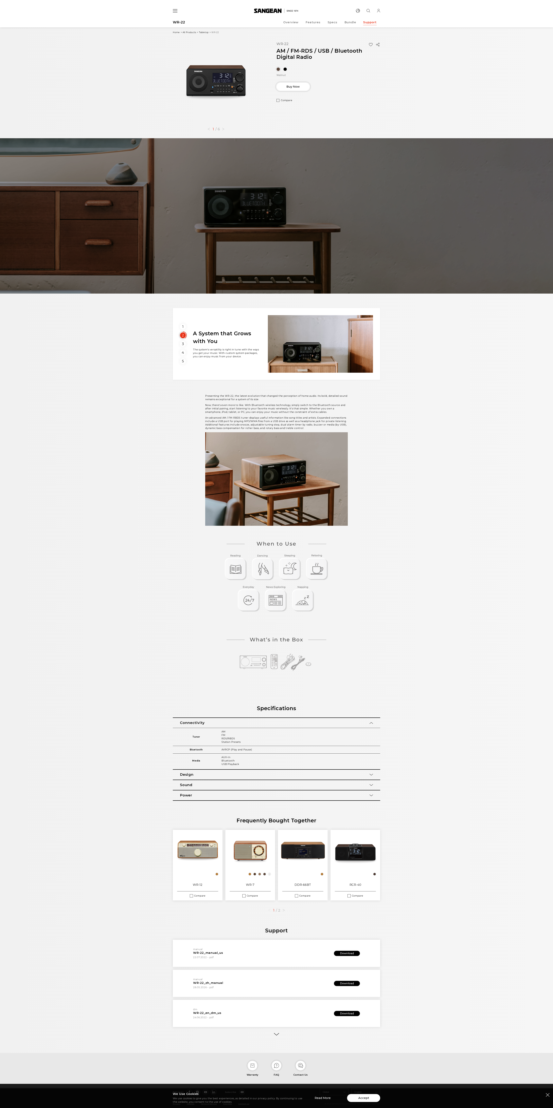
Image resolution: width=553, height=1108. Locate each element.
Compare (286, 100)
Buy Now (293, 86)
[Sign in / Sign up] (378, 10)
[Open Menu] (175, 10)
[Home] (276, 11)
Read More (323, 1098)
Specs (332, 22)
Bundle (350, 22)
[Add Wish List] (371, 44)
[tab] (276, 723)
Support (370, 22)
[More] (276, 1034)
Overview (290, 22)
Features (313, 22)
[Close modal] (547, 1094)
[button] (209, 129)
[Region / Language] (358, 10)
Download (347, 953)
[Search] (368, 10)
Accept (363, 1098)
